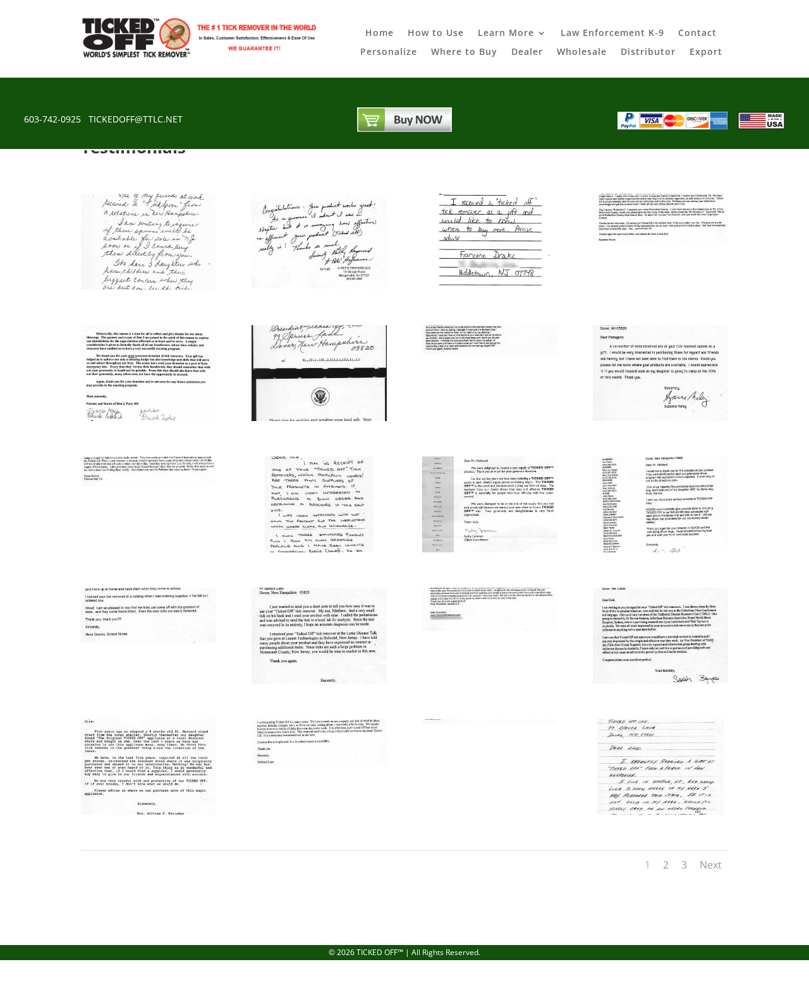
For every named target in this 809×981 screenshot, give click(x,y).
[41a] (660, 418)
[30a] (489, 812)
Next (711, 865)
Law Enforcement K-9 (612, 33)
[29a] (660, 812)
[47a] (319, 286)
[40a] (148, 549)
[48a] (148, 286)
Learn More (506, 33)
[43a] (319, 418)
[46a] (489, 286)
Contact (697, 33)
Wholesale (582, 52)
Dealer (527, 52)
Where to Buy (464, 52)
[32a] (148, 812)
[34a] (489, 549)
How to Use (436, 33)
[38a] (489, 680)
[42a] (489, 418)
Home (379, 33)
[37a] (319, 680)
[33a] (319, 549)
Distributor (648, 52)
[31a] (319, 812)
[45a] (660, 286)
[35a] (660, 549)
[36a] (148, 680)
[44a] (148, 418)
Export (706, 52)
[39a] (660, 680)
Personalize (388, 52)
